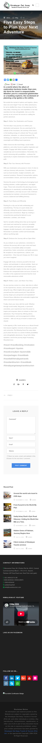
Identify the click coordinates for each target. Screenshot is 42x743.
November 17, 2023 (22, 500)
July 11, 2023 (20, 537)
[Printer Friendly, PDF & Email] (13, 84)
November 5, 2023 (21, 525)
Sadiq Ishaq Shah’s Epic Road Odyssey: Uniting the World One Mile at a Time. (26, 519)
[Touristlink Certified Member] (13, 693)
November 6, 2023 (21, 511)
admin (8, 18)
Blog (16, 18)
